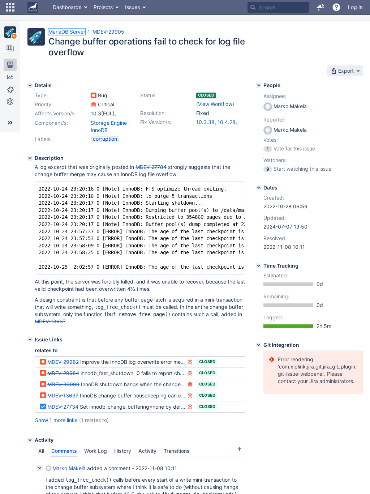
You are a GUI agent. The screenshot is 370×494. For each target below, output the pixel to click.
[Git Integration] (258, 345)
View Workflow (215, 104)
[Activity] (30, 440)
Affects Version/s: (55, 113)
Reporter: (274, 119)
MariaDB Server (66, 32)
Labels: (43, 139)
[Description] (30, 158)
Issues (132, 7)
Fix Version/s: (155, 122)
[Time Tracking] (258, 265)
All (41, 451)
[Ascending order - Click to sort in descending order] (239, 449)
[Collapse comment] (40, 468)
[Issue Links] (30, 339)
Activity (147, 451)
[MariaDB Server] (10, 32)
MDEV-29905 (108, 32)
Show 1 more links (56, 420)
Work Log (95, 451)
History (122, 451)
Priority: (44, 104)
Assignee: (274, 96)
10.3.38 (205, 122)
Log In (355, 7)
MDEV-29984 (63, 373)
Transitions (177, 451)
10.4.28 (227, 122)
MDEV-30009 (63, 384)
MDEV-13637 (50, 321)
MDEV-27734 (62, 407)
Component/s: (51, 123)
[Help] (336, 7)
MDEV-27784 (151, 167)
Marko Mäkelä (69, 468)
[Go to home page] (33, 7)
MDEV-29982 (63, 362)
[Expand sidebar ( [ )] (10, 122)
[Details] (30, 85)
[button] (10, 7)
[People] (258, 85)
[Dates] (258, 187)
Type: (41, 95)
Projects (103, 7)
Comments (64, 451)
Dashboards (67, 7)
